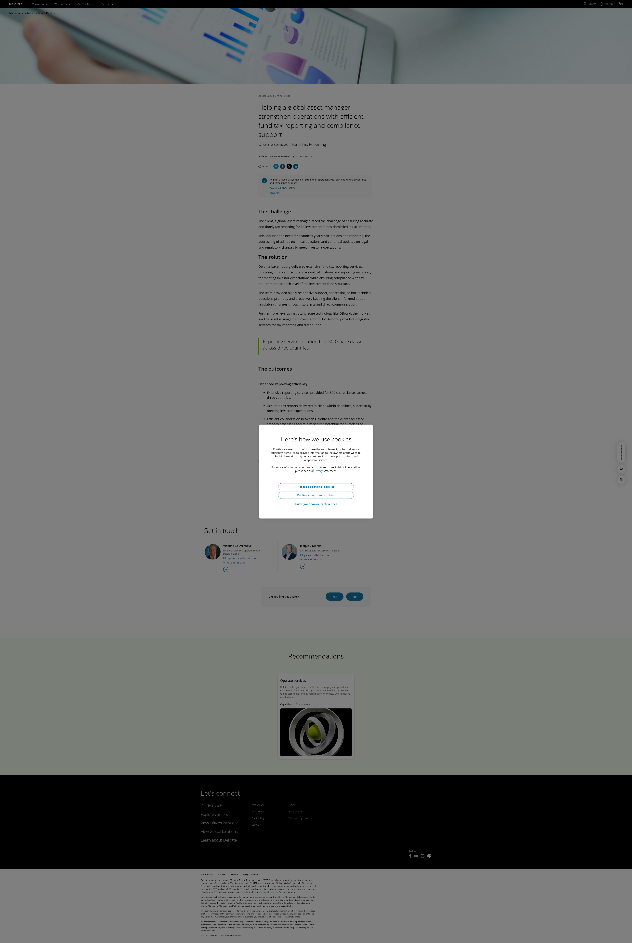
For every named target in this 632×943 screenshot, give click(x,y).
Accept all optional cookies (316, 486)
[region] (316, 471)
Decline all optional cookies (316, 495)
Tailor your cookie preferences (316, 504)
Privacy (318, 471)
